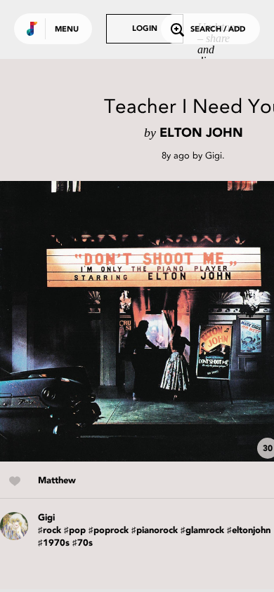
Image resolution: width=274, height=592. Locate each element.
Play (140, 321)
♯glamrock (202, 530)
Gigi (213, 155)
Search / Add (217, 30)
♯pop (75, 530)
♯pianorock (154, 530)
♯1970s (54, 543)
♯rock (49, 530)
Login (144, 29)
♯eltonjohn (248, 530)
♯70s (82, 543)
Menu (67, 30)
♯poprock (109, 530)
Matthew (57, 480)
